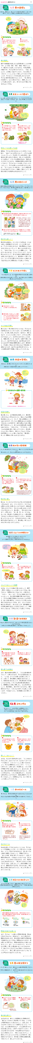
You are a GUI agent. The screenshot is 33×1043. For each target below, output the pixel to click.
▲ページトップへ (27, 87)
